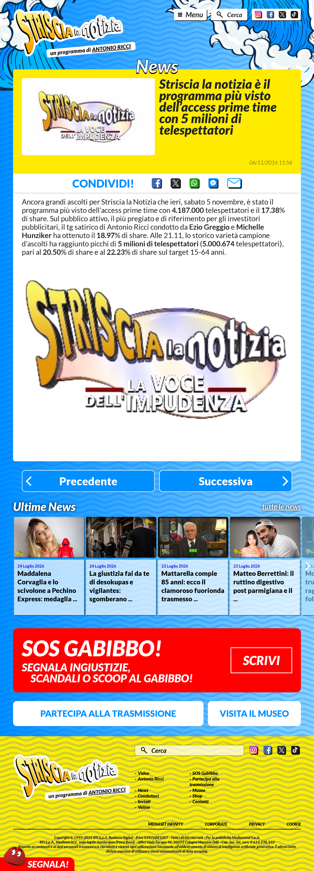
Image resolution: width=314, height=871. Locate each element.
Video (143, 773)
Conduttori (148, 796)
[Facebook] (270, 14)
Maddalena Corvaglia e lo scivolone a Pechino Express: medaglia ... (47, 586)
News (143, 790)
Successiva (226, 481)
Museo (198, 790)
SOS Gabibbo (205, 773)
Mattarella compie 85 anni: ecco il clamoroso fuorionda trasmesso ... (192, 586)
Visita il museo (254, 713)
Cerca (234, 14)
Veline (144, 807)
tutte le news (281, 506)
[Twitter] (282, 14)
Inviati (144, 801)
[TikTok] (294, 14)
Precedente (88, 481)
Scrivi (261, 660)
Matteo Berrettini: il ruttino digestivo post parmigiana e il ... (263, 586)
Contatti (200, 801)
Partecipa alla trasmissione (108, 713)
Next (308, 566)
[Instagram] (258, 14)
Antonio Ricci (151, 778)
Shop (197, 796)
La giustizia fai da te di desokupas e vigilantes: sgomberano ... (119, 586)
